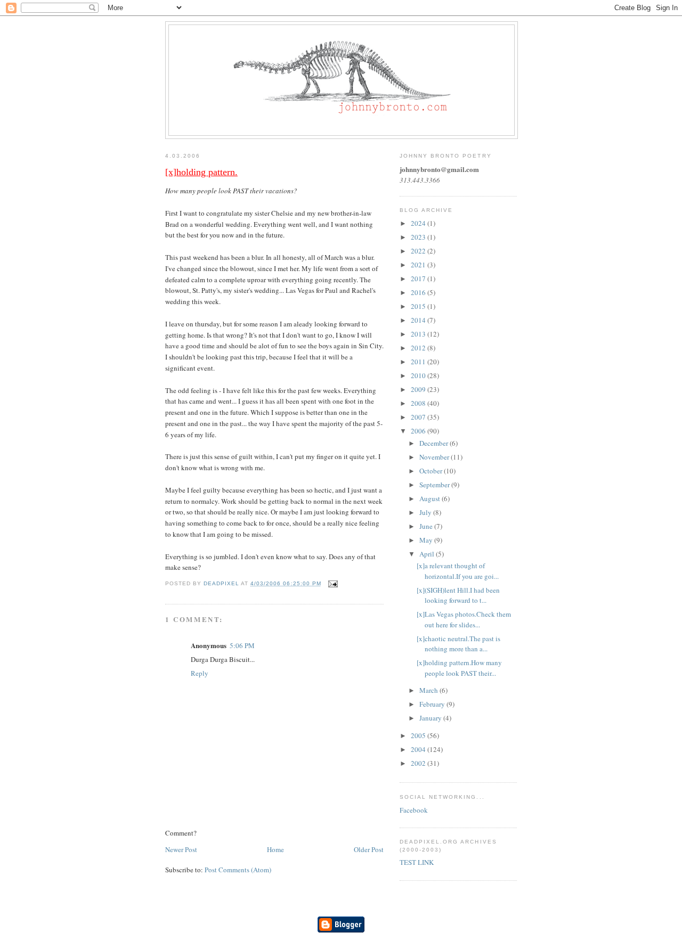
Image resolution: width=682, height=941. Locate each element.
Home (275, 849)
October (431, 471)
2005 (419, 735)
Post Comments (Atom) (238, 869)
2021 (419, 264)
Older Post (369, 849)
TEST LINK (417, 862)
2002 (419, 763)
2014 (419, 320)
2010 (419, 375)
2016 (419, 292)
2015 (419, 306)
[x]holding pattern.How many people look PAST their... (459, 668)
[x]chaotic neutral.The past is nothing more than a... (458, 644)
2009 (419, 389)
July (426, 512)
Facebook (414, 810)
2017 (419, 278)
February (432, 704)
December (434, 443)
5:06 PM (242, 645)
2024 (419, 223)
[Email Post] (332, 583)
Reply (199, 673)
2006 (419, 431)
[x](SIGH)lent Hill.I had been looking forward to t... (458, 595)
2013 (419, 334)
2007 (419, 417)
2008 (419, 403)
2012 (419, 348)
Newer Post (181, 849)
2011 (419, 361)
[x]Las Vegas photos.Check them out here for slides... (464, 619)
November (435, 457)
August (430, 498)
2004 (419, 749)
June (426, 526)
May (426, 540)
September (435, 484)
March (429, 690)
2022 (419, 251)
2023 (419, 237)
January (431, 718)
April (427, 554)
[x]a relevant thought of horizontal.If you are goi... (458, 571)
